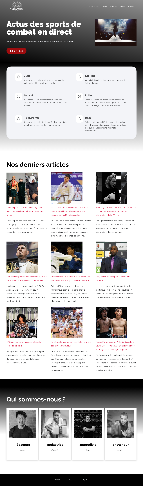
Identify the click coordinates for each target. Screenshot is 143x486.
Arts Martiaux (94, 6)
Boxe (122, 6)
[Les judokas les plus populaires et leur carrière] (116, 257)
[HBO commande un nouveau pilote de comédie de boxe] (26, 322)
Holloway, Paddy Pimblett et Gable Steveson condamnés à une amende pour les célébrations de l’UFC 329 (116, 211)
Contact (131, 6)
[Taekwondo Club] (16, 6)
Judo (105, 6)
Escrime (113, 6)
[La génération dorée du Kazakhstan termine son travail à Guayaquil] (71, 322)
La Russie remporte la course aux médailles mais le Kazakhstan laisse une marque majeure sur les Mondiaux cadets (70, 211)
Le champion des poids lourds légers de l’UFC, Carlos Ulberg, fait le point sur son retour (24, 211)
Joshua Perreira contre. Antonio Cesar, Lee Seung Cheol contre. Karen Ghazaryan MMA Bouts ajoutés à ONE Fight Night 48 (115, 346)
